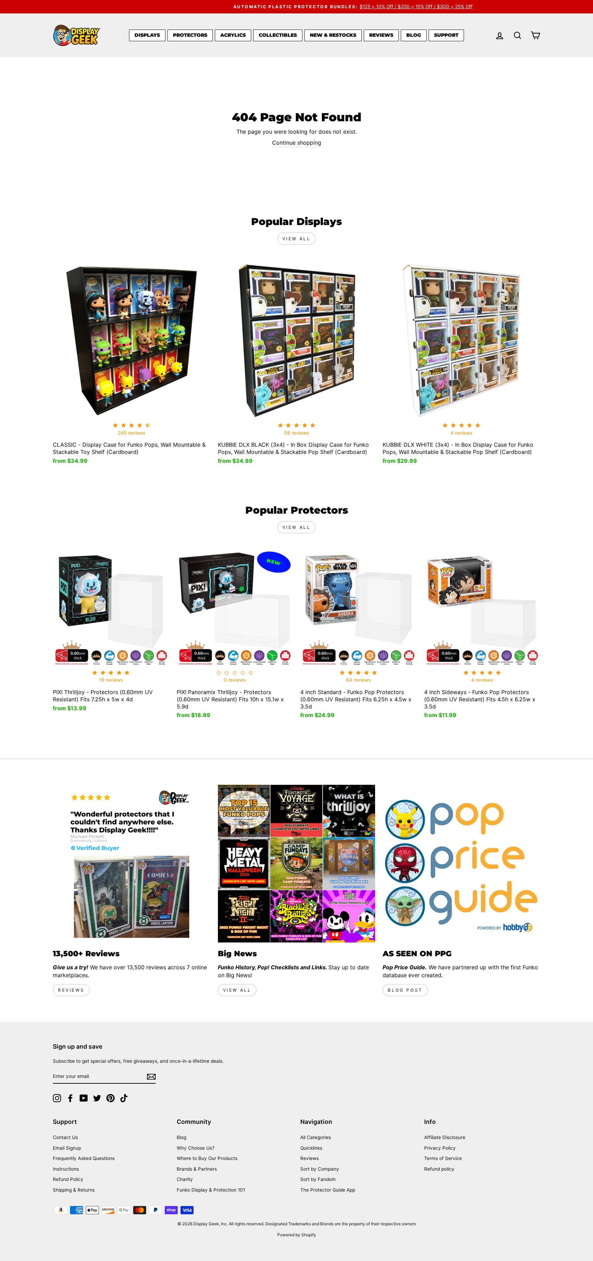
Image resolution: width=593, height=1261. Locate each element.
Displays (147, 35)
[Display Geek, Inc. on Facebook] (70, 1098)
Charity (185, 1179)
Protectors (190, 35)
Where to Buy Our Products (207, 1158)
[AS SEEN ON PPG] (461, 863)
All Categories (315, 1137)
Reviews (381, 35)
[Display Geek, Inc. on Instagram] (57, 1098)
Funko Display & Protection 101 (211, 1190)
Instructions (66, 1169)
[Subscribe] (151, 1076)
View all (296, 238)
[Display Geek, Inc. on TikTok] (124, 1098)
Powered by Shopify (296, 1234)
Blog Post (405, 990)
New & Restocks (333, 35)
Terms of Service (443, 1158)
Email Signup (67, 1148)
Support (446, 35)
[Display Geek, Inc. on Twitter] (97, 1098)
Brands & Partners (197, 1169)
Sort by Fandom (318, 1179)
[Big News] (296, 863)
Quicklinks (311, 1148)
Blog (413, 35)
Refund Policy (68, 1179)
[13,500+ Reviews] (131, 863)
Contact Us (65, 1137)
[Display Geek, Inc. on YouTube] (84, 1098)
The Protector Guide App (327, 1190)
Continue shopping (296, 142)
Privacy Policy (440, 1148)
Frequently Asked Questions (84, 1158)
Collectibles (278, 35)
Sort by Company (319, 1169)
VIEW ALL (237, 990)
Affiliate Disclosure (444, 1137)
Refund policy (439, 1169)
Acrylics (233, 35)
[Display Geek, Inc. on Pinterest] (110, 1098)
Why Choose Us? (195, 1148)
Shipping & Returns (74, 1190)
